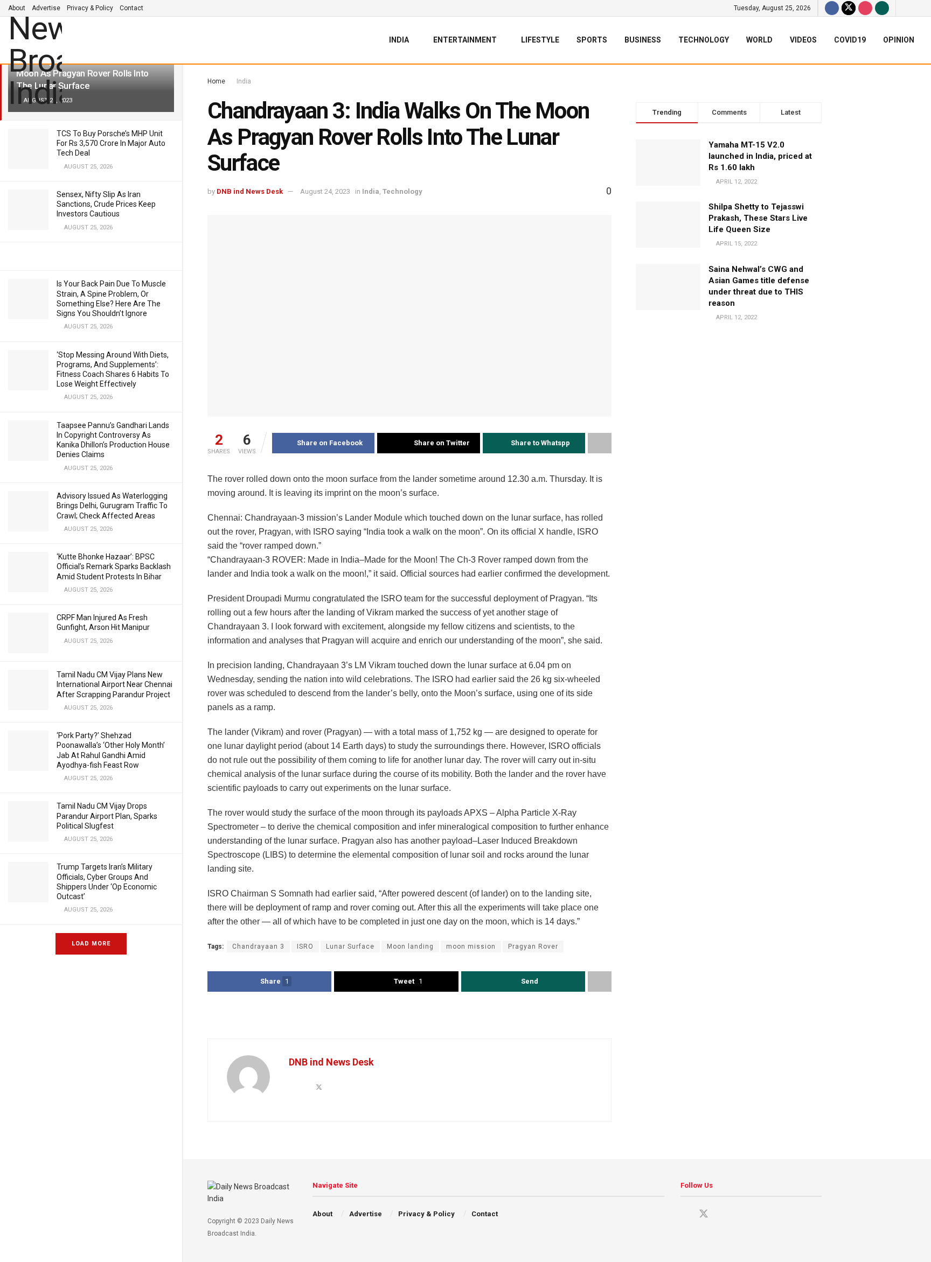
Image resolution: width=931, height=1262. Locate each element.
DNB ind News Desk (250, 191)
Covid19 (850, 40)
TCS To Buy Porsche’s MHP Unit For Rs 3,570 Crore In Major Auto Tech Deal (111, 143)
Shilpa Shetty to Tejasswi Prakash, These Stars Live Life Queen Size (758, 218)
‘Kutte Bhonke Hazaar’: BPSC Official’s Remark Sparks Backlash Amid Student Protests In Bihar (114, 566)
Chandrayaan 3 (258, 946)
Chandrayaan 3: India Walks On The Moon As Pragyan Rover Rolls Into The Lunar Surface (85, 73)
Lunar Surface (350, 946)
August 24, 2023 (325, 191)
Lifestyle (540, 40)
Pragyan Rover (533, 946)
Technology (703, 40)
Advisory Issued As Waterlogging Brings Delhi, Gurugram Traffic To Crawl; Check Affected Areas (112, 506)
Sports (591, 40)
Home (216, 81)
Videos (803, 40)
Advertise (46, 8)
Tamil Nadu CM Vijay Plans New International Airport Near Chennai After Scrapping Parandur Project (114, 684)
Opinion (898, 40)
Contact (131, 8)
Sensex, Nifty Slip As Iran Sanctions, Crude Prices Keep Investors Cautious (106, 204)
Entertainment (465, 40)
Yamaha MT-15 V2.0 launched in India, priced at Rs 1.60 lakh (760, 156)
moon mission (471, 946)
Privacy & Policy (90, 8)
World (759, 40)
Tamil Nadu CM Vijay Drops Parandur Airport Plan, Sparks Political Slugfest (107, 816)
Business (642, 40)
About (16, 8)
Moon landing (410, 946)
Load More (91, 943)
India (399, 40)
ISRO (305, 946)
